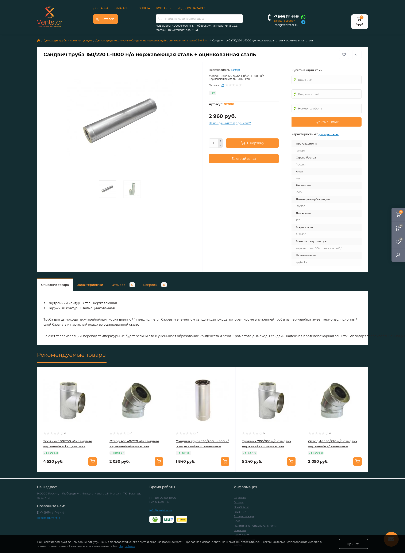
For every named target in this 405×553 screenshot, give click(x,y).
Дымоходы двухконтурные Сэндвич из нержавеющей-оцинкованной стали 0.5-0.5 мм (152, 40)
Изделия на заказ (191, 8)
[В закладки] (344, 54)
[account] (398, 254)
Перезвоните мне (48, 517)
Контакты (163, 8)
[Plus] (220, 140)
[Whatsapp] (303, 17)
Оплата (144, 8)
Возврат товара (244, 516)
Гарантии (240, 511)
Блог (237, 521)
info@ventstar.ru (286, 25)
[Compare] (97, 389)
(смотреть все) (329, 134)
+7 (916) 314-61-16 (286, 16)
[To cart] (92, 461)
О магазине (123, 8)
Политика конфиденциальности (255, 525)
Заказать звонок (284, 20)
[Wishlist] (97, 381)
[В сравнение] (357, 54)
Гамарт (235, 69)
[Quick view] (97, 373)
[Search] (160, 18)
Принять (353, 544)
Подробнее (127, 546)
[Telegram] (303, 22)
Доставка (100, 8)
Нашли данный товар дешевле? (230, 123)
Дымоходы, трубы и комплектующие (68, 40)
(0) (222, 85)
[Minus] (220, 145)
